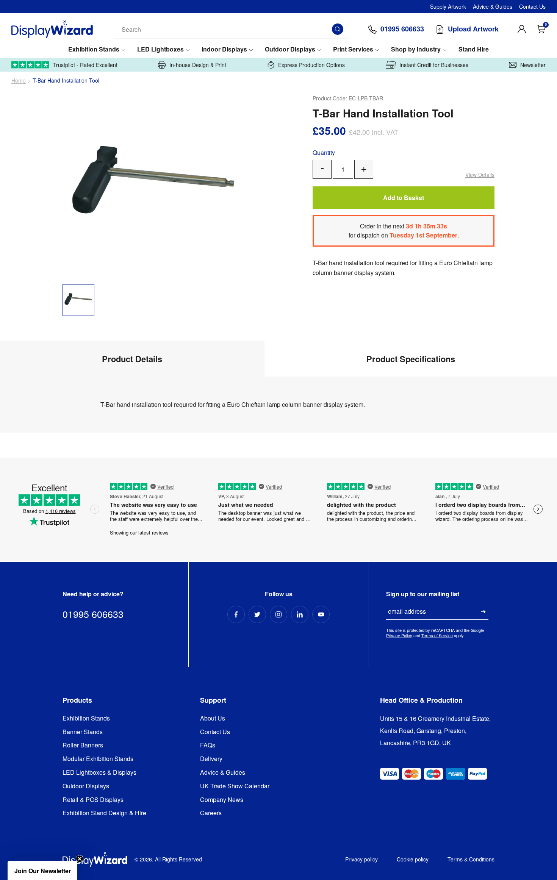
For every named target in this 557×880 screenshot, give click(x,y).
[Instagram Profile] (278, 614)
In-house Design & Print (197, 65)
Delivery (211, 759)
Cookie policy (413, 859)
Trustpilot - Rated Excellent (85, 65)
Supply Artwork (448, 6)
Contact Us (532, 6)
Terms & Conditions (470, 859)
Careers (211, 813)
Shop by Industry (416, 49)
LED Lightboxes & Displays (99, 773)
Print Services (353, 49)
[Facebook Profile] (236, 614)
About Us (212, 718)
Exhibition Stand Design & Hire (104, 813)
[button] (42, 870)
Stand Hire (473, 49)
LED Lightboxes (160, 49)
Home (18, 80)
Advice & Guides (492, 6)
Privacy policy (361, 859)
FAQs (207, 745)
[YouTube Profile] (321, 614)
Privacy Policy (399, 635)
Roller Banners (83, 745)
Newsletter (533, 65)
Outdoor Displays (290, 49)
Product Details (132, 359)
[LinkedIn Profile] (299, 614)
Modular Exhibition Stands (98, 759)
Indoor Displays (224, 49)
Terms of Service (437, 635)
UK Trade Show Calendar (234, 786)
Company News (221, 800)
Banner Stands (83, 732)
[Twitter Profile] (257, 614)
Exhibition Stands (93, 49)
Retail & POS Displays (93, 800)
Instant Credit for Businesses (433, 65)
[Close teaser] (79, 859)
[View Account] (522, 29)
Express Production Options (311, 65)
